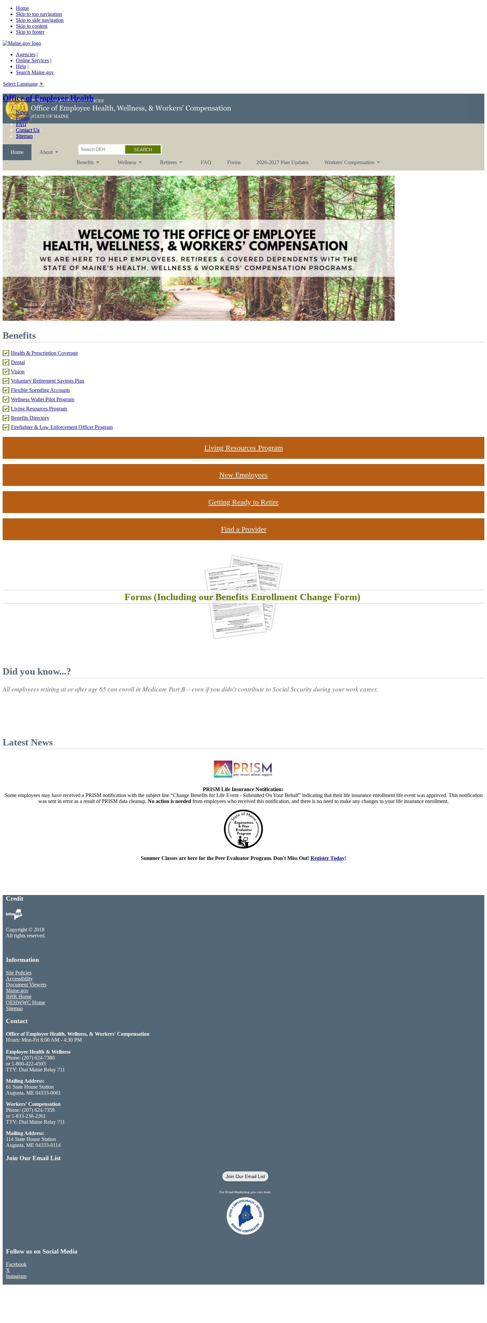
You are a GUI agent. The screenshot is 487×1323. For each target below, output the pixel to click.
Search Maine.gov (35, 72)
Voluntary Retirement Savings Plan (47, 381)
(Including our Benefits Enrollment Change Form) (257, 596)
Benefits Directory (30, 418)
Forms (22, 118)
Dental (18, 362)
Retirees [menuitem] (164, 165)
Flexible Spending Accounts (40, 390)
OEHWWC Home (25, 1002)
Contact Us (27, 130)
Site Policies (18, 972)
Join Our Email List (245, 1176)
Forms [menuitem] (234, 162)
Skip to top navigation (39, 14)
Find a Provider (243, 529)
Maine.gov (17, 990)
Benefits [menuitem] (81, 165)
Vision (18, 371)
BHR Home (18, 996)
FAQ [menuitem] (206, 162)
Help (21, 66)
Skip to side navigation (40, 20)
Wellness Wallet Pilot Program (42, 399)
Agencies (25, 54)
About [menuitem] (42, 154)
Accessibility (19, 978)
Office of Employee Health (48, 98)
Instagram (16, 1276)
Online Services (32, 60)
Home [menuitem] (17, 152)
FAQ (21, 124)
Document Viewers (26, 984)
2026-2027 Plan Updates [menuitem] (282, 162)
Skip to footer (30, 32)
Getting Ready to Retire (243, 502)
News (22, 112)
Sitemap (24, 136)
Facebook (16, 1264)
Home (22, 8)
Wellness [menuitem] (123, 165)
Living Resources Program (39, 408)
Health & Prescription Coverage (44, 353)
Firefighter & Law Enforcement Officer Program (62, 427)
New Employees (243, 475)
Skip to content (31, 26)
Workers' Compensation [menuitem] (345, 165)
